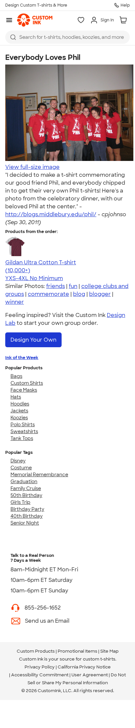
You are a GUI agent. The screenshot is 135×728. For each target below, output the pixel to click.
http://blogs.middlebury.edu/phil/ (50, 214)
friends (55, 286)
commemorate (48, 294)
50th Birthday (26, 495)
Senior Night (24, 523)
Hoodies (19, 404)
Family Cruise (25, 488)
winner (14, 302)
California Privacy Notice (84, 667)
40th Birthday (26, 516)
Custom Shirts (26, 383)
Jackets (19, 411)
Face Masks (23, 390)
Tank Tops (21, 438)
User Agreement (89, 675)
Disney (18, 461)
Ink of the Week (21, 357)
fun (73, 286)
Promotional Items (77, 651)
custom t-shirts (99, 659)
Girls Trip (20, 502)
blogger (100, 294)
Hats (15, 397)
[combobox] (67, 37)
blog (79, 294)
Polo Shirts (22, 425)
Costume (21, 468)
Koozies (19, 418)
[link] (34, 20)
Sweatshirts (24, 431)
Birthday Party (27, 509)
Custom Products (36, 651)
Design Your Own (33, 339)
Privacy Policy (40, 667)
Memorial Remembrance (39, 475)
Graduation (23, 481)
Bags (16, 376)
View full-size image (32, 167)
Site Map (109, 651)
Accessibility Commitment (39, 675)
